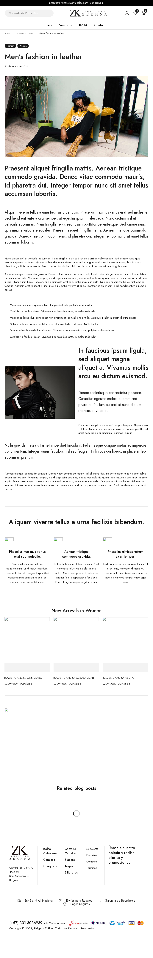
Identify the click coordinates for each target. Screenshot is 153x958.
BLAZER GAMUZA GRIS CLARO (23, 678)
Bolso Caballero (50, 851)
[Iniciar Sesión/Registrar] (127, 13)
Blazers (70, 859)
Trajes (69, 866)
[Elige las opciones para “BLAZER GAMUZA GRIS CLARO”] (27, 667)
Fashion (10, 46)
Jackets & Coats (25, 33)
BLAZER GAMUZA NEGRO (118, 678)
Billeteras (71, 872)
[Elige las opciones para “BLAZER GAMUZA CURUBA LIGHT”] (76, 667)
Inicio (7, 33)
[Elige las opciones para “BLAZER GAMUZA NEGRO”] (125, 667)
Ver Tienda (96, 3)
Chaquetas (50, 866)
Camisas (49, 859)
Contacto (91, 861)
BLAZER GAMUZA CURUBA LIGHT (73, 678)
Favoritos (91, 855)
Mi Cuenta (92, 849)
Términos (91, 868)
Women (23, 46)
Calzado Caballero (71, 851)
